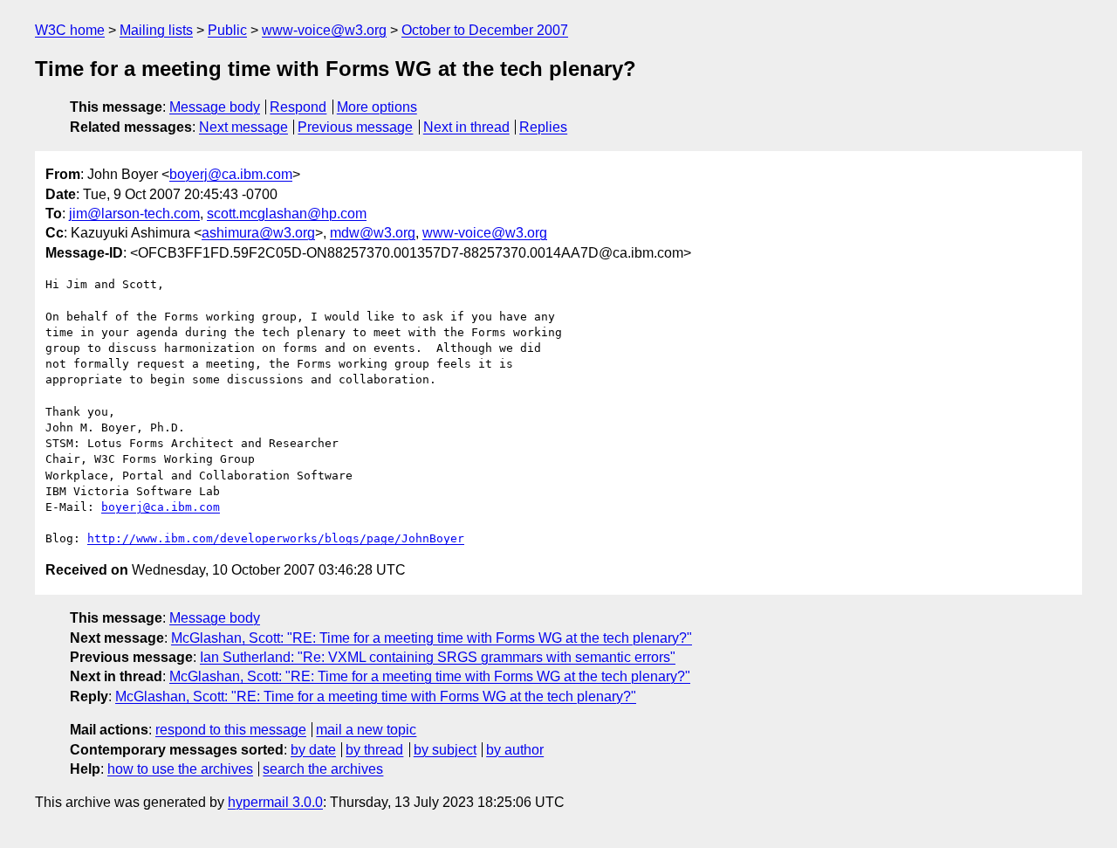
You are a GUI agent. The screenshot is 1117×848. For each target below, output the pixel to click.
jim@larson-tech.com (134, 213)
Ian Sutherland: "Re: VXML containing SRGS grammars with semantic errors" (437, 657)
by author (515, 749)
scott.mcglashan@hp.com (287, 213)
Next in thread (466, 127)
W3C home (70, 30)
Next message (243, 127)
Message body (214, 107)
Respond (298, 107)
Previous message (355, 127)
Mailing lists (156, 30)
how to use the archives (180, 769)
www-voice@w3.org (324, 30)
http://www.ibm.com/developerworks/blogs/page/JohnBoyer (275, 538)
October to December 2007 (484, 30)
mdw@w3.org (372, 232)
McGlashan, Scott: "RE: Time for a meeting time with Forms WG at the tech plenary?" (431, 638)
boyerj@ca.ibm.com (230, 174)
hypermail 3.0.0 (275, 802)
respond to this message (230, 729)
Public (227, 30)
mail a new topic (366, 729)
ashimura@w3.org (258, 232)
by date (313, 749)
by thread (374, 749)
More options (377, 107)
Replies (543, 127)
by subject (445, 749)
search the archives (323, 769)
